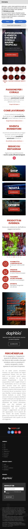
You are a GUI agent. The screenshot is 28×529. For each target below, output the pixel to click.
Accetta (20, 21)
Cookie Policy (16, 524)
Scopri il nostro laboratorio (14, 120)
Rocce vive (11, 78)
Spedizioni (6, 469)
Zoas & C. (23, 70)
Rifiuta (7, 21)
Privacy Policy (11, 524)
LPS (11, 70)
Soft (17, 70)
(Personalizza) (22, 524)
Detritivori (17, 78)
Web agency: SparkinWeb (7, 526)
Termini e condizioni (8, 467)
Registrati (6, 466)
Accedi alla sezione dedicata (14, 141)
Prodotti (23, 78)
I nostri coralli (11, 54)
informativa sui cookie (9, 11)
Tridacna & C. (5, 78)
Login (5, 464)
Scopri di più (14, 175)
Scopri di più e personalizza (14, 25)
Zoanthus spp (14, 251)
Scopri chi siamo (14, 104)
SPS (5, 70)
